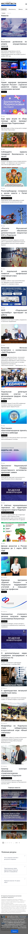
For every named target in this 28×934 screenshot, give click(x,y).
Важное (21, 9)
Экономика (4, 435)
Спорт (3, 278)
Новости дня (4, 48)
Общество (4, 126)
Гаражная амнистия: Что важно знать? (12, 881)
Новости (4, 9)
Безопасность (12, 9)
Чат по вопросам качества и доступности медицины (11, 858)
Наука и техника (5, 475)
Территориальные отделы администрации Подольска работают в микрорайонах (11, 870)
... (13, 842)
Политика (4, 91)
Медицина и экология (6, 198)
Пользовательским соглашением (10, 926)
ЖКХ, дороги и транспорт (7, 237)
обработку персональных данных (16, 922)
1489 (16, 842)
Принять (14, 931)
